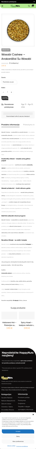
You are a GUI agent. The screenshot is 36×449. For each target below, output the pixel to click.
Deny (18, 436)
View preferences (18, 441)
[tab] (10, 125)
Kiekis (3, 87)
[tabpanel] (18, 216)
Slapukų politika (11, 445)
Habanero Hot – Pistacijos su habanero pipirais (9, 325)
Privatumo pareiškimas (22, 446)
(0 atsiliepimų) (13, 63)
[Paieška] (29, 6)
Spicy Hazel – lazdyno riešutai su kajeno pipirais (26, 325)
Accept (18, 431)
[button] (33, 414)
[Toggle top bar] (34, 2)
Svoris (3, 77)
